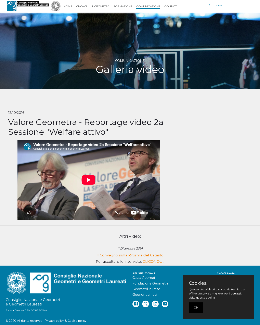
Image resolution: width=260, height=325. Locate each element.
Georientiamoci (144, 295)
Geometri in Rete (146, 289)
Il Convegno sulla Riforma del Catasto (130, 255)
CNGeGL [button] (82, 6)
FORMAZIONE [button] (123, 6)
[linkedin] (155, 304)
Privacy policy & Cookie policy (65, 321)
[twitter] (145, 304)
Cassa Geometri (144, 278)
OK (196, 307)
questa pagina (205, 297)
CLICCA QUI (153, 261)
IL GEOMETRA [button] (100, 6)
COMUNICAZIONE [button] (148, 6)
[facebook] (135, 304)
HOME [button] (68, 6)
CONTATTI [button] (171, 6)
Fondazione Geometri (150, 283)
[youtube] (165, 304)
